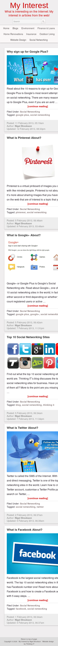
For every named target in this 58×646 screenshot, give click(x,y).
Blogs (15, 28)
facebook (21, 608)
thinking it (48, 404)
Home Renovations (13, 34)
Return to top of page (29, 639)
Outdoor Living (47, 34)
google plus (22, 114)
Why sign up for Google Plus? (27, 51)
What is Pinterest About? (24, 138)
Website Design (18, 39)
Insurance (31, 34)
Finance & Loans (46, 28)
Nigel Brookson (23, 126)
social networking (40, 114)
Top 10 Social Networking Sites (28, 337)
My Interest (29, 5)
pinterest (21, 212)
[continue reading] (38, 106)
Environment (27, 28)
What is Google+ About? (24, 235)
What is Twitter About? (22, 428)
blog (18, 404)
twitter (40, 506)
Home (6, 28)
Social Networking (38, 39)
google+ (34, 314)
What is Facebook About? (24, 529)
